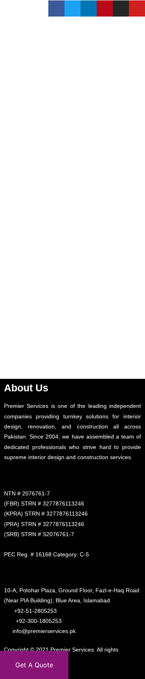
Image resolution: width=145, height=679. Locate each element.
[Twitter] (72, 8)
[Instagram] (121, 8)
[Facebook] (56, 8)
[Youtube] (137, 8)
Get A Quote (34, 665)
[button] (136, 57)
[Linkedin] (89, 8)
